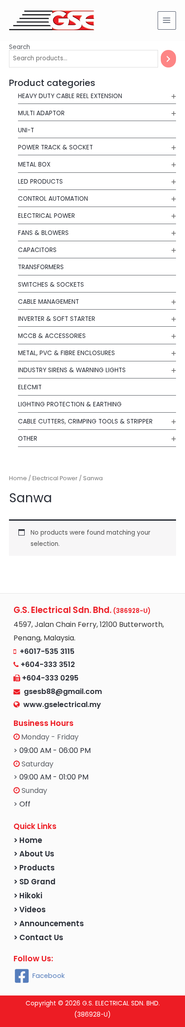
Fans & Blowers (43, 233)
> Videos (29, 910)
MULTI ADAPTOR (41, 113)
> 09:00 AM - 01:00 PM (50, 777)
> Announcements (48, 924)
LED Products (40, 181)
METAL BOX (34, 164)
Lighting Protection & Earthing (70, 404)
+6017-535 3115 (47, 651)
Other (27, 438)
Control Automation (53, 198)
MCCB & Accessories (52, 336)
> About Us (33, 854)
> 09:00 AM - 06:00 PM (52, 750)
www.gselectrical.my (62, 704)
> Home (27, 840)
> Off (22, 804)
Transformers (41, 267)
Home (18, 478)
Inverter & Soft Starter (56, 319)
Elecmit (30, 387)
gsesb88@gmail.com (61, 691)
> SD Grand (34, 882)
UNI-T (26, 130)
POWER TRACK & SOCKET (55, 147)
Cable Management (48, 301)
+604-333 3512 (48, 664)
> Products (34, 868)
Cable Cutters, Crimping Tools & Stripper (85, 421)
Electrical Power (46, 216)
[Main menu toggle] (167, 20)
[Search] (168, 59)
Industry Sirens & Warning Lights (72, 370)
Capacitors (37, 250)
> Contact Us (38, 937)
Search (19, 47)
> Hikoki (27, 896)
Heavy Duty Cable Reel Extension (70, 96)
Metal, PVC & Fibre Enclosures (66, 353)
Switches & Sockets (51, 284)
